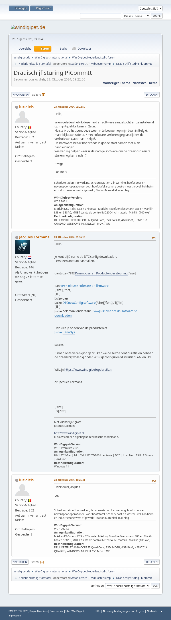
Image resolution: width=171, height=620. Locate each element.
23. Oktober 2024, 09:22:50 (69, 106)
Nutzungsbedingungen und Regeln (123, 611)
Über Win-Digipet (74, 611)
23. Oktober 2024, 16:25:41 (69, 479)
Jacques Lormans (34, 237)
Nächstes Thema (144, 83)
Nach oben (20, 562)
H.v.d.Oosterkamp (100, 64)
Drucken (152, 94)
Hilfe (97, 611)
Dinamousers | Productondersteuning (101, 273)
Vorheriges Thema (116, 83)
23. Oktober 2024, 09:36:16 (69, 237)
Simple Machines (38, 611)
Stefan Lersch (78, 64)
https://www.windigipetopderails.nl (88, 370)
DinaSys (69, 332)
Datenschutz (56, 611)
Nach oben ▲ (155, 611)
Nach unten (21, 94)
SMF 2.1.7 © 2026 (18, 611)
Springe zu (97, 585)
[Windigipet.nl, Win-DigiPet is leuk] (17, 290)
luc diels (26, 106)
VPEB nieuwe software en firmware (84, 286)
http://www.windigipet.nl (69, 433)
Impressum (14, 615)
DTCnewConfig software (79, 303)
